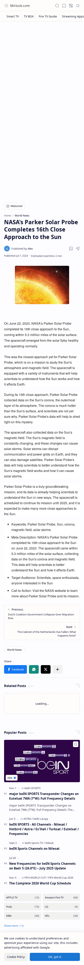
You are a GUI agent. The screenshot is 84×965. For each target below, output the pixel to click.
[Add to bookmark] (75, 744)
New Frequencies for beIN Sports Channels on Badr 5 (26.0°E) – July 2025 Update (42, 866)
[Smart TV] (12, 16)
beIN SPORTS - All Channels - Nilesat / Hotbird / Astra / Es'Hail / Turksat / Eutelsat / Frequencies (44, 829)
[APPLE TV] (22, 897)
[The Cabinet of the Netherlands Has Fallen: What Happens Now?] (42, 631)
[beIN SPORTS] (32, 788)
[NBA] (22, 916)
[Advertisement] (42, 67)
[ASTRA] (28, 819)
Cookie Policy (16, 957)
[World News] (14, 649)
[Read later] (71, 249)
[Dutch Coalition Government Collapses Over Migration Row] (42, 613)
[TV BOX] (28, 16)
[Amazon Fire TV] (61, 897)
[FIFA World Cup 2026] (60, 877)
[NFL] (61, 916)
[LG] (61, 906)
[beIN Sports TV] (35, 843)
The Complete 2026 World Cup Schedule (40, 883)
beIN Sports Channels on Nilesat (34, 849)
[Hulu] (22, 906)
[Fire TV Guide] (48, 16)
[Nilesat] (49, 843)
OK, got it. (55, 957)
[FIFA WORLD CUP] (36, 877)
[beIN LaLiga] (40, 819)
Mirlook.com (20, 5)
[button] (6, 6)
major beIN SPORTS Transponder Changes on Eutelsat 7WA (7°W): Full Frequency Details (44, 796)
